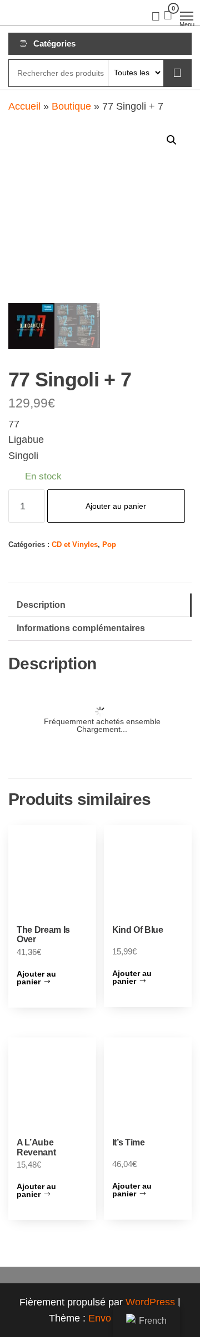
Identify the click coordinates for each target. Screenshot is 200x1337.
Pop (109, 545)
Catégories (54, 43)
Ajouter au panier (116, 506)
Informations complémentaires (81, 628)
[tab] (100, 605)
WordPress (150, 1302)
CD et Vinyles (75, 545)
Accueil (24, 106)
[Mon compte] (156, 15)
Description (41, 605)
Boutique (71, 106)
